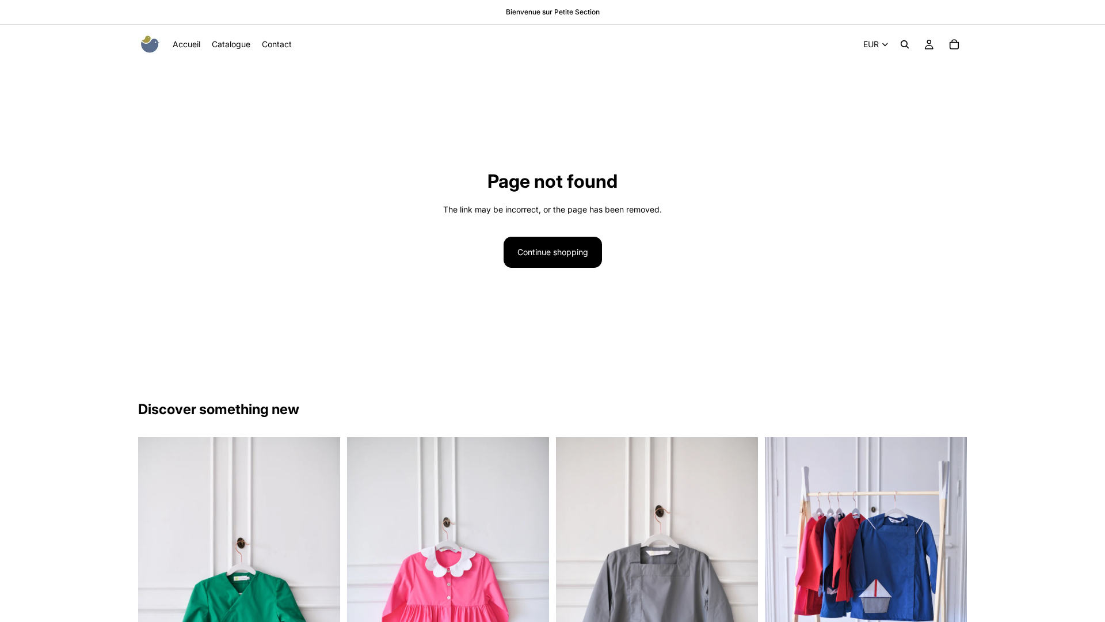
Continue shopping (552, 252)
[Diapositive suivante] (323, 589)
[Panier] (954, 44)
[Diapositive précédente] (155, 589)
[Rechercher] (904, 44)
